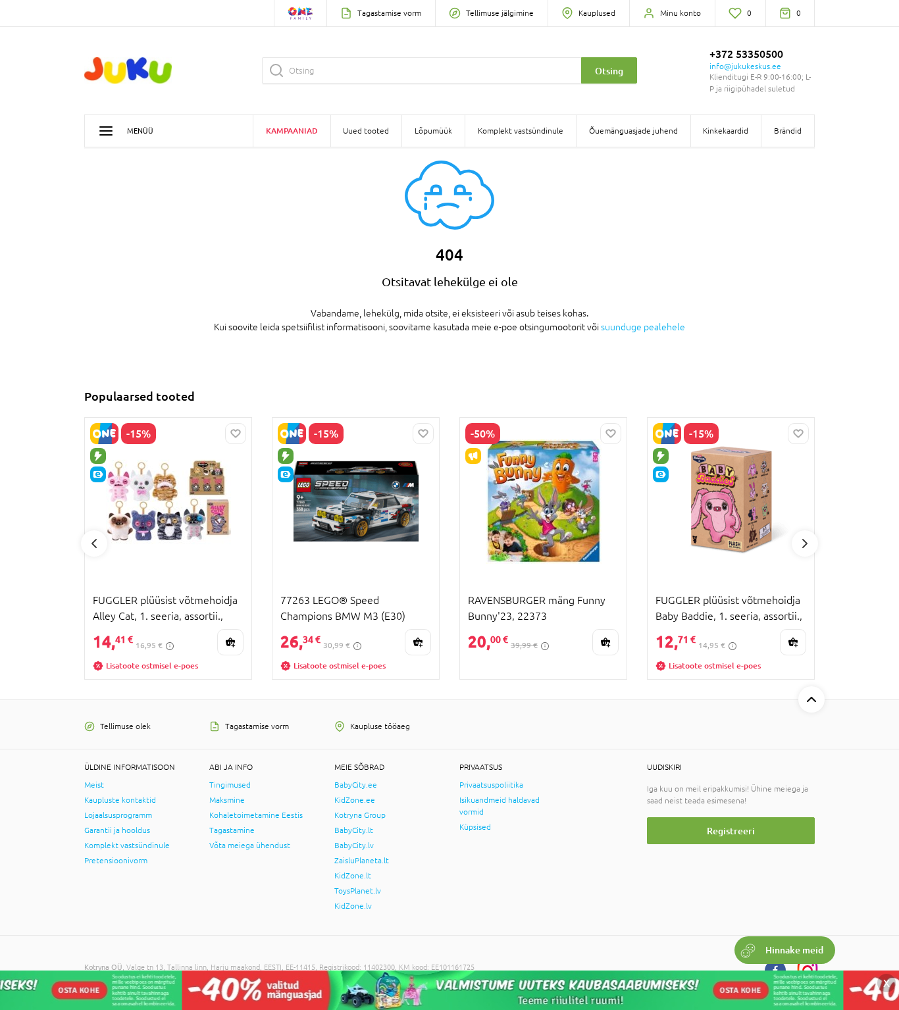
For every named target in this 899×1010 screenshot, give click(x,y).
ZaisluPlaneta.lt (361, 860)
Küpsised (475, 827)
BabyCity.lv (354, 845)
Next (805, 543)
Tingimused (230, 785)
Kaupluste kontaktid (120, 800)
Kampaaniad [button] (292, 131)
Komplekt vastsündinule (127, 845)
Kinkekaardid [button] (725, 131)
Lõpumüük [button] (433, 131)
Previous (94, 543)
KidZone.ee (354, 800)
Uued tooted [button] (366, 131)
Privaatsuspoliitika (491, 785)
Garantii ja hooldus (117, 830)
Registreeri (731, 830)
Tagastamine (232, 830)
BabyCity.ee (355, 785)
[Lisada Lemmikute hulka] (235, 433)
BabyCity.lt (353, 830)
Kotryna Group (360, 815)
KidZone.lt (352, 875)
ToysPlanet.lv (357, 891)
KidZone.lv (353, 906)
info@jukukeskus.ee (745, 66)
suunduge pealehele (643, 327)
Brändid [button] (788, 131)
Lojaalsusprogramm (118, 815)
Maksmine (227, 800)
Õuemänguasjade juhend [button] (633, 131)
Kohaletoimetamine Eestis (256, 815)
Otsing (609, 70)
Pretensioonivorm (115, 860)
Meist (94, 785)
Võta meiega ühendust (249, 845)
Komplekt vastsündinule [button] (520, 131)
